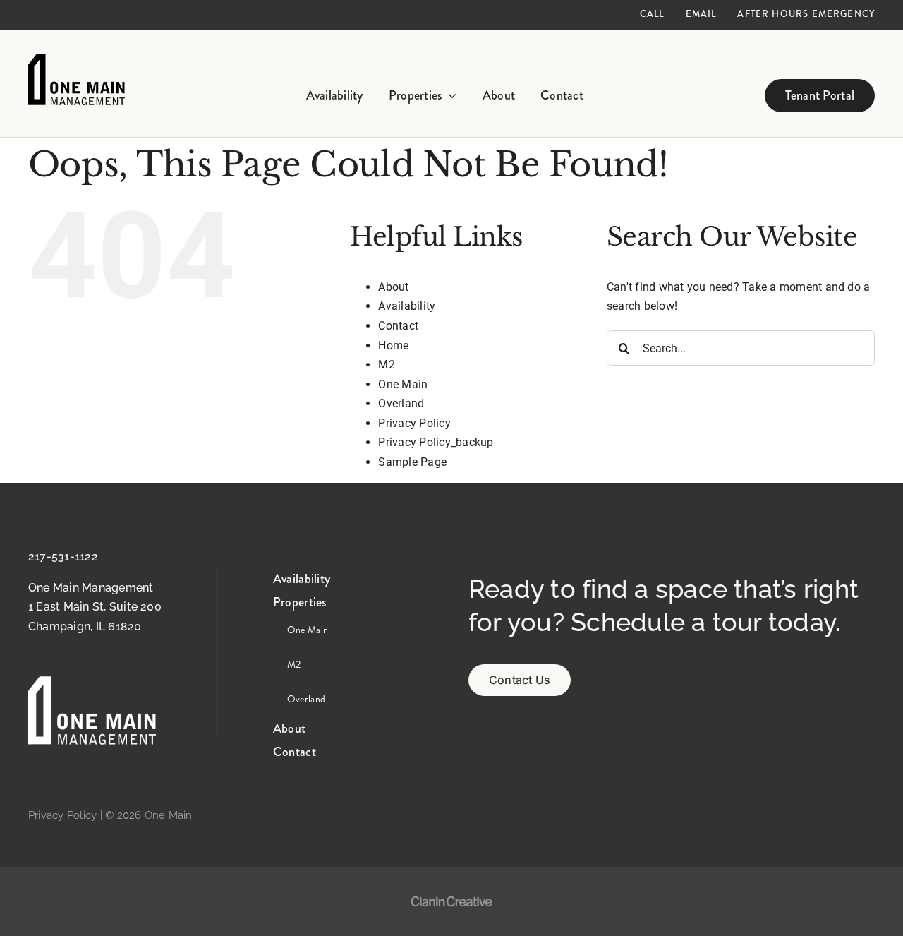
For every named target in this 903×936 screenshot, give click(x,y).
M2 (386, 364)
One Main (403, 384)
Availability (406, 306)
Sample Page (412, 462)
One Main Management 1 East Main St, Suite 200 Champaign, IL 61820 (95, 607)
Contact (398, 325)
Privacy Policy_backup (435, 442)
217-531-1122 (63, 556)
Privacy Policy (414, 423)
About (393, 287)
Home (393, 345)
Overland (401, 403)
